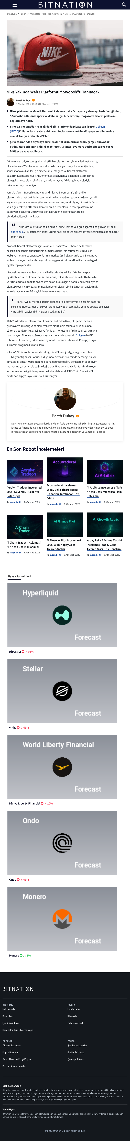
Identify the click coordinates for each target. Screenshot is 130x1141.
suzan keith (15, 502)
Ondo (12, 880)
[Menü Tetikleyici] (14, 4)
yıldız (12, 728)
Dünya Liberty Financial (24, 803)
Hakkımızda (9, 1009)
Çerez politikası (76, 1059)
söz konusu (17, 232)
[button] (124, 5)
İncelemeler (74, 1009)
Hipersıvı (15, 652)
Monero (14, 955)
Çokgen (80, 335)
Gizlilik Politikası (76, 1052)
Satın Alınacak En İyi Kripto (17, 1059)
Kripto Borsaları (11, 1052)
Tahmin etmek (75, 1023)
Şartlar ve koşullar (77, 1045)
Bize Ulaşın (8, 1016)
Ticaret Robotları (12, 1045)
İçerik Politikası (11, 1023)
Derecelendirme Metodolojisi (18, 1030)
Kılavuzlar (73, 1016)
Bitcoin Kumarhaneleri (14, 1066)
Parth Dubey (63, 416)
